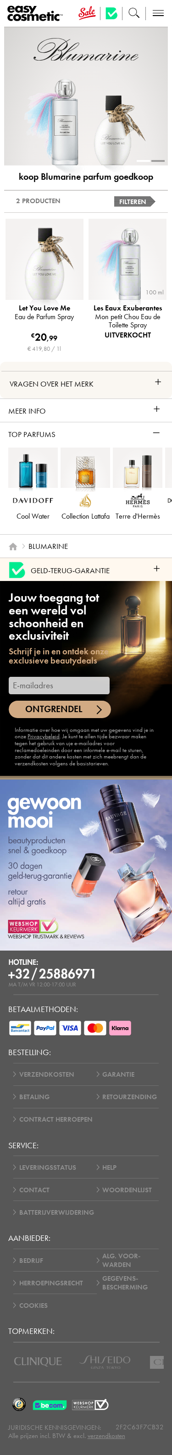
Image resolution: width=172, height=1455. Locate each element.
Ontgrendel (54, 709)
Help (109, 1167)
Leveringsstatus (47, 1167)
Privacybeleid (44, 736)
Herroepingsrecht (51, 1282)
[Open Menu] (37, 13)
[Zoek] (134, 13)
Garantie (118, 1074)
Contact (34, 1189)
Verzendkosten (46, 1074)
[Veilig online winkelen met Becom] (51, 1405)
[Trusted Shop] (111, 13)
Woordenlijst (127, 1189)
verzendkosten (106, 1436)
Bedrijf (31, 1260)
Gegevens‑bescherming (125, 1282)
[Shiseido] (105, 1362)
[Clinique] (38, 1362)
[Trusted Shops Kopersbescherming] (19, 1405)
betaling (34, 1096)
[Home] (13, 547)
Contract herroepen (56, 1119)
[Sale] (87, 13)
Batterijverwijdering (56, 1212)
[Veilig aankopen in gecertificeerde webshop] (90, 1405)
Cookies (33, 1305)
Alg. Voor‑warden (121, 1260)
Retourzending (129, 1096)
